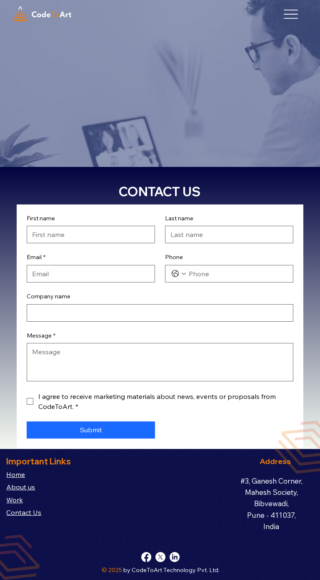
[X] (160, 557)
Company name (48, 296)
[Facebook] (146, 557)
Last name (179, 218)
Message (41, 335)
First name (41, 218)
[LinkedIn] (175, 557)
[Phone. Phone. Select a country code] (178, 274)
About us (20, 487)
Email (36, 257)
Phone (174, 257)
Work (14, 500)
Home (15, 474)
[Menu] (291, 14)
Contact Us (23, 512)
